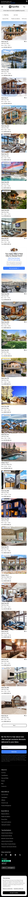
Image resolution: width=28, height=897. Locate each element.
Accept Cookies (14, 892)
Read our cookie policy (8, 888)
